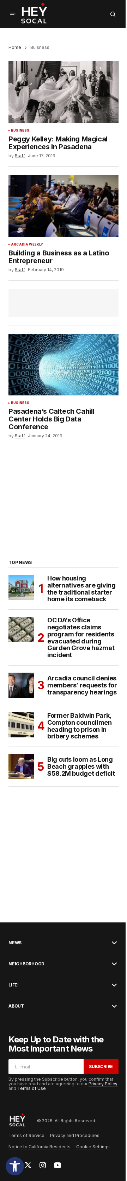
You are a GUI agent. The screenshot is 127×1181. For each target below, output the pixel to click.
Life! (13, 985)
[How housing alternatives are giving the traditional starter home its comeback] (21, 587)
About (16, 1006)
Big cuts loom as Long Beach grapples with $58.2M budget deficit (81, 766)
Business (20, 130)
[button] (15, 1166)
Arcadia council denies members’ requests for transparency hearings (82, 685)
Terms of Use (31, 1088)
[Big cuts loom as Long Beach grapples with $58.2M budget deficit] (21, 766)
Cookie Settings (93, 1146)
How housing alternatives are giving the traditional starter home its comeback (81, 589)
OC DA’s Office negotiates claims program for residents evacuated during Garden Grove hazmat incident (80, 638)
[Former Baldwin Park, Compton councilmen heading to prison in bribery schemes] (21, 724)
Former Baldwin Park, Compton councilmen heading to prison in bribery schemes (79, 726)
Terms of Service (26, 1135)
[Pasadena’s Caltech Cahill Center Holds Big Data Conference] (63, 365)
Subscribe (101, 1066)
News (15, 942)
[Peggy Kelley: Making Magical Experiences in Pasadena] (63, 92)
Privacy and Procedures (74, 1135)
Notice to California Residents (39, 1146)
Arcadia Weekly (27, 244)
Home (14, 47)
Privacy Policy (103, 1083)
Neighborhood (26, 963)
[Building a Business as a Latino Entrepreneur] (63, 206)
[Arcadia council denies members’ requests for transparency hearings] (21, 685)
